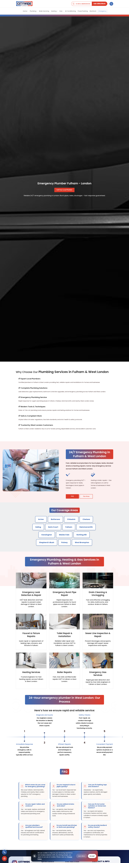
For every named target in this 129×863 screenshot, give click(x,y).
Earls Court (53, 527)
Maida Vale (64, 534)
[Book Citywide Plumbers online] (4, 858)
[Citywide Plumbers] (24, 3)
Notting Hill (82, 534)
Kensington (47, 534)
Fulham (68, 527)
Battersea (55, 519)
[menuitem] (25, 11)
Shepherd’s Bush (46, 542)
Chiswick (71, 519)
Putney (64, 542)
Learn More (81, 856)
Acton (41, 519)
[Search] (111, 4)
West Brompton (82, 542)
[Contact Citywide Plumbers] (4, 852)
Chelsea (86, 519)
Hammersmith (86, 527)
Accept (92, 856)
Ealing (38, 527)
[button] (122, 737)
